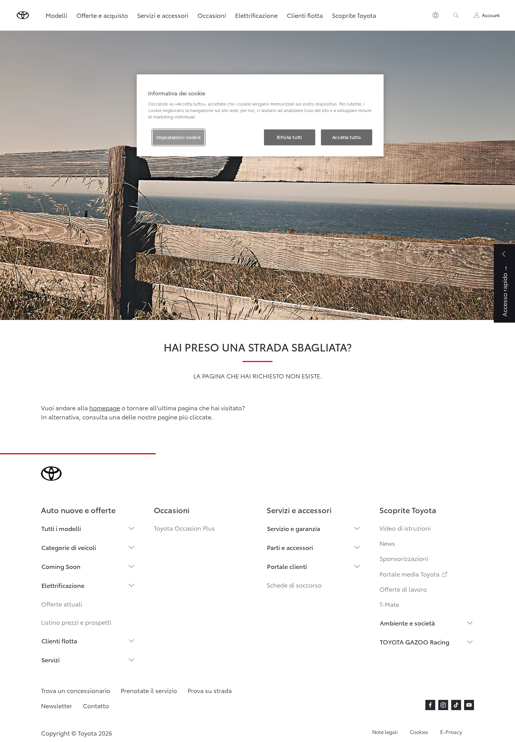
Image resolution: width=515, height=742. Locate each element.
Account (491, 15)
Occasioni (211, 15)
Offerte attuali (61, 603)
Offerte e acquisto (102, 15)
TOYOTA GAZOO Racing (414, 641)
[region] (260, 115)
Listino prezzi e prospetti (76, 622)
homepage (104, 407)
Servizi (50, 659)
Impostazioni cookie (178, 137)
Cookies (419, 731)
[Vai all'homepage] (22, 15)
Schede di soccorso (294, 584)
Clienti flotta (305, 15)
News (387, 543)
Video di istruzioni (405, 527)
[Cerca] (456, 15)
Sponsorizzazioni (403, 558)
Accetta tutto (346, 137)
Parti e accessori (290, 547)
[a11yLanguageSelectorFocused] (435, 15)
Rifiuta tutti (289, 137)
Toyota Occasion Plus (184, 527)
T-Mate (389, 604)
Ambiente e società (407, 622)
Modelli (56, 15)
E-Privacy (451, 731)
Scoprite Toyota (354, 15)
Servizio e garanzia (293, 528)
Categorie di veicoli (68, 547)
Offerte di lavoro (403, 588)
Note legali (385, 731)
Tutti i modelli (61, 528)
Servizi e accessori (162, 15)
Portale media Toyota (414, 573)
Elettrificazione (256, 15)
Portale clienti (287, 566)
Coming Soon (61, 566)
